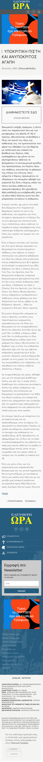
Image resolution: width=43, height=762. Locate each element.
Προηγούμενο (15, 501)
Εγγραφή (21, 591)
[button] (40, 5)
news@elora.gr (8, 698)
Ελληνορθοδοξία (27, 69)
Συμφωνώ (13, 749)
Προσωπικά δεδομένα (13, 657)
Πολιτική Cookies (19, 743)
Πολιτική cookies (10, 653)
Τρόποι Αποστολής (11, 634)
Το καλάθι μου (9, 649)
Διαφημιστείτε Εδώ (12, 664)
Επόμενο (30, 501)
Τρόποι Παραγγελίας (12, 642)
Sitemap (6, 668)
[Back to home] (21, 5)
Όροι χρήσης (8, 660)
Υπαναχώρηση (9, 646)
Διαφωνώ (14, 754)
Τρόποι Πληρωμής (11, 638)
